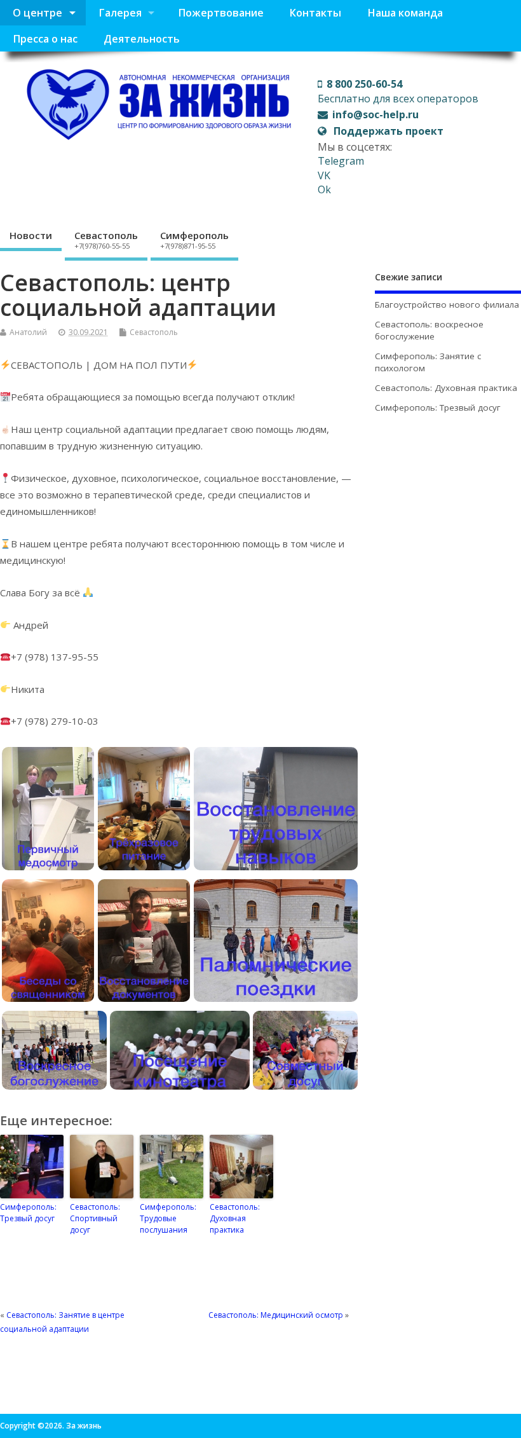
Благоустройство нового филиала (447, 304)
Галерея (120, 13)
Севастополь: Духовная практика (235, 1218)
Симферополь (194, 239)
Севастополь (106, 239)
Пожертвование (221, 13)
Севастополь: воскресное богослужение (429, 330)
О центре (37, 13)
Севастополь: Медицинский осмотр (275, 1315)
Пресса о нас (45, 39)
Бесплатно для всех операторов (398, 91)
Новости (31, 235)
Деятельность (142, 39)
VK (324, 175)
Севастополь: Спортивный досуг (95, 1218)
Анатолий (28, 332)
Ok (324, 189)
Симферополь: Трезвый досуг (28, 1213)
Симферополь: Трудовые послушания (168, 1218)
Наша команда (405, 13)
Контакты (315, 13)
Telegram (341, 161)
